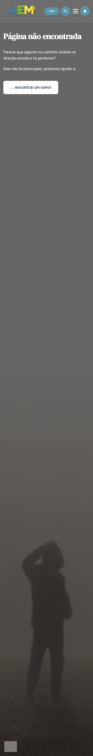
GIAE (51, 11)
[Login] (85, 11)
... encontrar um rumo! (30, 87)
